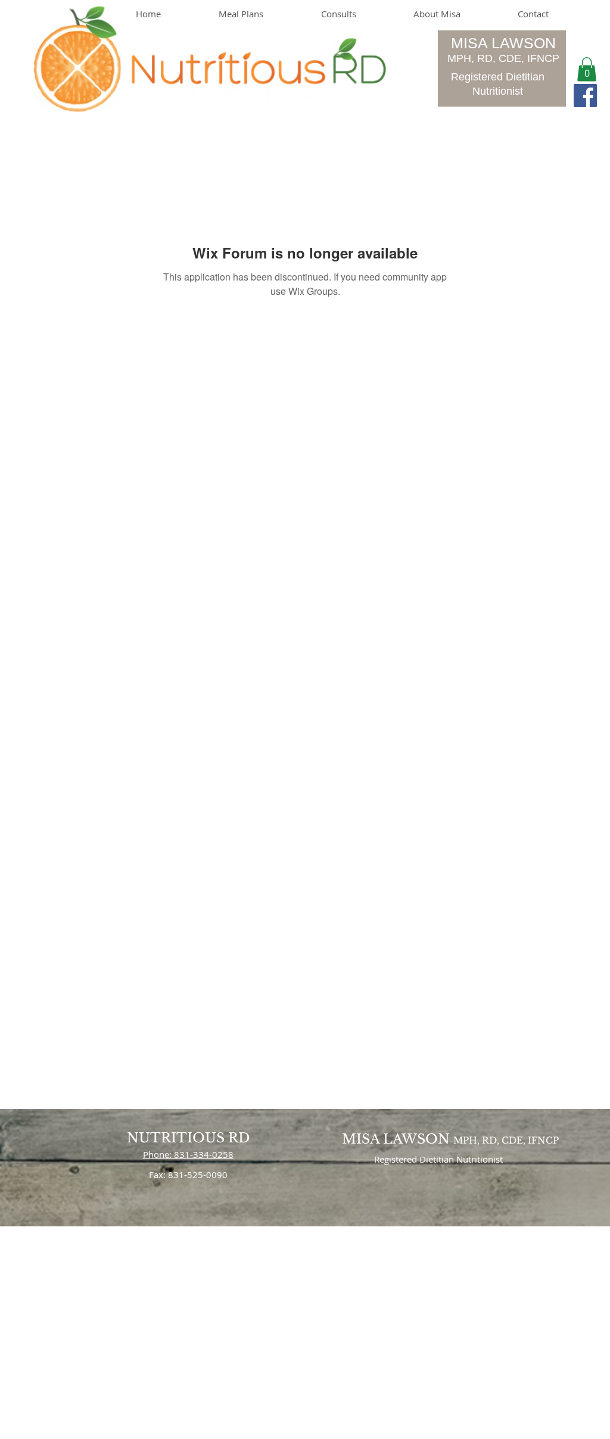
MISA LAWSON (503, 43)
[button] (587, 69)
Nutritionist (497, 91)
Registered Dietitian (497, 77)
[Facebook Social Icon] (585, 95)
